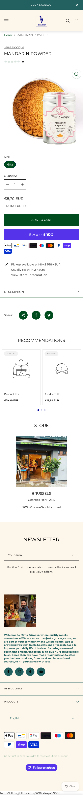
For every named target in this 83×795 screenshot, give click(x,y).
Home (8, 35)
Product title (12, 394)
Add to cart (41, 220)
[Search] (67, 20)
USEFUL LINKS (13, 688)
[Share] (23, 315)
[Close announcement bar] (76, 4)
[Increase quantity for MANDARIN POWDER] (22, 184)
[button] (38, 410)
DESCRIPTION (14, 292)
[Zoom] (76, 74)
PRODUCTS (11, 701)
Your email (15, 555)
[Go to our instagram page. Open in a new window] (19, 671)
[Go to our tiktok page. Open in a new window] (30, 671)
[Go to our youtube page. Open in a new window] (41, 671)
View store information (29, 275)
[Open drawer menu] (6, 20)
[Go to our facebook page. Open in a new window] (8, 671)
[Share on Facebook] (36, 315)
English (15, 718)
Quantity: (10, 176)
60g (10, 164)
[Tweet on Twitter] (49, 315)
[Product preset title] (21, 369)
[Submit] (73, 554)
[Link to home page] (20, 610)
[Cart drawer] (76, 20)
